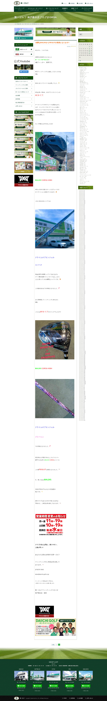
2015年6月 (81, 358)
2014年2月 (81, 378)
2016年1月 (81, 349)
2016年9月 (81, 339)
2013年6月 (81, 388)
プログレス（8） (83, 102)
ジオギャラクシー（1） (84, 97)
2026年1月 (81, 199)
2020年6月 (81, 283)
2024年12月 (81, 215)
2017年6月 (81, 328)
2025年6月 (81, 208)
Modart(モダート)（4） (84, 72)
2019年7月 (81, 297)
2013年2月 (81, 393)
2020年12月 (81, 275)
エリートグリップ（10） (85, 181)
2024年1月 (81, 229)
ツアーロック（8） (83, 88)
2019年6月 (81, 298)
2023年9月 (81, 234)
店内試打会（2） (83, 121)
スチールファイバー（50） (85, 91)
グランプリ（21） (83, 132)
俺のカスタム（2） (83, 107)
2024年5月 (81, 224)
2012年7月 (81, 402)
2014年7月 (81, 372)
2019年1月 (81, 304)
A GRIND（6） (83, 163)
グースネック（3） (83, 122)
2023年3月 (81, 242)
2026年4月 (81, 195)
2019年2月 (81, 303)
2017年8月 (81, 326)
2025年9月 (81, 204)
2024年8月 (81, 220)
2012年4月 (81, 406)
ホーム (64, 3)
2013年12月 (81, 381)
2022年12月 (81, 245)
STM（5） (82, 180)
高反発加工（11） (83, 76)
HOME (65, 698)
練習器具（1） (83, 81)
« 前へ (53, 644)
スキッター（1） (83, 173)
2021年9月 (81, 264)
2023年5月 (81, 239)
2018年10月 (81, 308)
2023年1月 (81, 244)
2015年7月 (81, 357)
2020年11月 (81, 277)
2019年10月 (81, 293)
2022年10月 (81, 248)
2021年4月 (81, 270)
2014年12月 (81, 366)
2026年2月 (81, 198)
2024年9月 (81, 219)
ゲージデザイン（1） (84, 103)
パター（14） (82, 93)
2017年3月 (81, 332)
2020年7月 (81, 282)
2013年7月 (81, 387)
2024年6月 (81, 223)
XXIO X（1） (82, 150)
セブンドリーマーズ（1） (85, 115)
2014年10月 (81, 368)
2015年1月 (81, 364)
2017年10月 (81, 323)
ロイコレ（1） (83, 111)
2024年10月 (81, 218)
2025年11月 (81, 201)
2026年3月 (81, 196)
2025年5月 (81, 209)
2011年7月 (81, 416)
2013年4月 (81, 391)
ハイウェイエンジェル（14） (86, 175)
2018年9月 (81, 309)
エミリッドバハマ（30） (85, 147)
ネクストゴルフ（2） (84, 171)
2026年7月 (81, 191)
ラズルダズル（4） (83, 142)
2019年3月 (81, 302)
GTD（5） (82, 136)
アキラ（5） (82, 85)
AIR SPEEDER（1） (84, 82)
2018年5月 (81, 314)
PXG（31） (82, 80)
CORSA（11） (83, 90)
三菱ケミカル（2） (83, 144)
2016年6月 (81, 343)
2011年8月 (81, 415)
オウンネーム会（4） (84, 135)
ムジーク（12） (83, 158)
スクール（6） (83, 141)
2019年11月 (81, 292)
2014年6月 (81, 373)
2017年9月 (81, 324)
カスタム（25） (83, 145)
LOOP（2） (82, 71)
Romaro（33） (83, 162)
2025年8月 (81, 205)
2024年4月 (81, 225)
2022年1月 (81, 259)
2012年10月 (81, 398)
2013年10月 (81, 383)
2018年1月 (81, 319)
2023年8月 (81, 235)
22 (89, 53)
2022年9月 (81, 249)
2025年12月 (81, 200)
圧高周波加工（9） (83, 126)
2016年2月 (81, 348)
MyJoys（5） (82, 127)
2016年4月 (81, 346)
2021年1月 (81, 274)
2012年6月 (81, 403)
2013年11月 (81, 382)
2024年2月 (81, 228)
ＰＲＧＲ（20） (83, 98)
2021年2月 (81, 273)
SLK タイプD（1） (83, 130)
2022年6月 (81, 253)
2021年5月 (81, 269)
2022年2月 (81, 258)
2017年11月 (81, 322)
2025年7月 (81, 206)
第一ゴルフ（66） (83, 176)
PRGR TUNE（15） (84, 172)
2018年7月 (81, 312)
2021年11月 (81, 262)
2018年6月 (81, 313)
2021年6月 (81, 268)
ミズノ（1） (82, 78)
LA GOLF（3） (83, 96)
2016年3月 (81, 347)
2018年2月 (81, 318)
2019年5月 (81, 299)
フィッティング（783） (84, 131)
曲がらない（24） (83, 168)
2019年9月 (81, 294)
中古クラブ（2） (83, 112)
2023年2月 (81, 243)
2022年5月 (81, 254)
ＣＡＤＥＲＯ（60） (84, 117)
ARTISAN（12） (83, 167)
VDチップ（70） (83, 125)
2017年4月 (81, 331)
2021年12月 (81, 260)
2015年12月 (81, 351)
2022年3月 (81, 257)
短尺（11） (82, 108)
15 (89, 50)
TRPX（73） (82, 154)
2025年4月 (81, 210)
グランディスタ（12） (84, 105)
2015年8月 (81, 356)
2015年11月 (81, 352)
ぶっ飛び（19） (83, 137)
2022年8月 (81, 250)
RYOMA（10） (83, 92)
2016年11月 (81, 337)
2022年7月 (81, 252)
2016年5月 (81, 344)
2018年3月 (81, 317)
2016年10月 (81, 338)
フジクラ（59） (83, 177)
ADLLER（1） (83, 86)
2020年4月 (81, 285)
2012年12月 (81, 396)
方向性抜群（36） (83, 161)
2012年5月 (81, 405)
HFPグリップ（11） (84, 134)
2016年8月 (81, 341)
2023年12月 (81, 230)
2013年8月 (81, 386)
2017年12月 (81, 321)
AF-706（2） (82, 75)
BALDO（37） (83, 155)
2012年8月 (81, 401)
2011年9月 (81, 413)
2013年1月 (81, 395)
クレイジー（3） (83, 120)
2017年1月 (81, 334)
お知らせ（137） (83, 146)
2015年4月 (81, 361)
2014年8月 (81, 371)
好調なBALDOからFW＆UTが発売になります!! (52, 42)
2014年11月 (81, 367)
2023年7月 (81, 237)
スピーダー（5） (83, 152)
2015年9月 (81, 354)
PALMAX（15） (83, 87)
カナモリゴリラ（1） (84, 166)
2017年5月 (81, 329)
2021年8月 (81, 265)
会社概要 (80, 3)
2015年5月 (81, 359)
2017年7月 (81, 327)
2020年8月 (81, 280)
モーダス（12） (83, 182)
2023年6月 (81, 238)
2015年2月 (81, 363)
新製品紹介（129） (84, 139)
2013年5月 (81, 390)
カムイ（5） (82, 106)
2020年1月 (81, 289)
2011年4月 (81, 420)
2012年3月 (81, 407)
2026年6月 (81, 193)
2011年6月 (81, 417)
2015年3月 (81, 362)
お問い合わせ (90, 3)
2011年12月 (81, 410)
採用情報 (72, 3)
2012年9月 (81, 400)
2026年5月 (81, 194)
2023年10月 (81, 233)
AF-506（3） (82, 183)
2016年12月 (81, 336)
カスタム (69, 46)
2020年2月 (81, 288)
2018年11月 (81, 307)
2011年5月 (81, 418)
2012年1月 (81, 408)
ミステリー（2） (83, 178)
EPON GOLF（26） (84, 101)
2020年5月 (81, 284)
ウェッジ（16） (83, 116)
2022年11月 (81, 247)
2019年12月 (81, 290)
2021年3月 (81, 272)
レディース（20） (83, 68)
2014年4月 (81, 376)
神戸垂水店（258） (83, 67)
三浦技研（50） (83, 70)
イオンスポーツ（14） (84, 83)
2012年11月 (81, 397)
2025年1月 (81, 214)
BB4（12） (82, 95)
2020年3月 (81, 287)
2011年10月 (81, 412)
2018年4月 (81, 316)
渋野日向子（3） (83, 73)
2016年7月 (81, 342)
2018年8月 (81, 311)
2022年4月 (81, 255)
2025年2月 (81, 213)
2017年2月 (81, 333)
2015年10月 (81, 353)
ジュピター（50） (83, 140)
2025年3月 (81, 211)
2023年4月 (81, 240)
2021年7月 (81, 267)
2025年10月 (81, 203)
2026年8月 (81, 190)
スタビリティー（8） (84, 151)
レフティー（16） (83, 149)
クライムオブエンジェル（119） (85, 157)
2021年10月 (81, 263)
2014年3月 (81, 377)
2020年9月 (81, 279)
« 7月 (79, 60)
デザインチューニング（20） (86, 100)
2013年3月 (81, 392)
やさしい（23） (83, 110)
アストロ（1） (83, 77)
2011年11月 (81, 411)
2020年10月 (81, 278)
